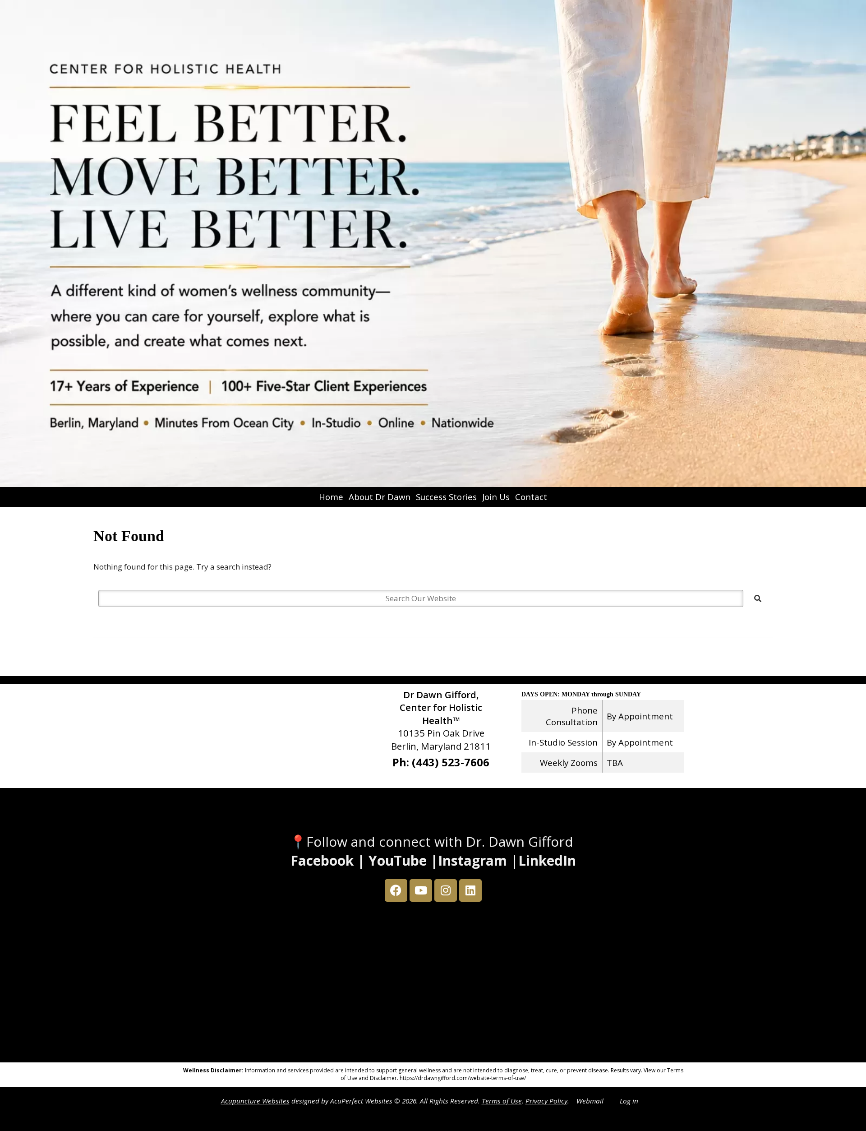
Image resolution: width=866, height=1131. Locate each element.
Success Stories (446, 496)
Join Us (496, 496)
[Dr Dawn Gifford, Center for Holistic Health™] (433, 243)
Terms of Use (502, 1100)
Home (331, 496)
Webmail (589, 1100)
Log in (629, 1100)
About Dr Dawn (379, 496)
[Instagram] (445, 890)
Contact (531, 496)
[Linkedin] (470, 890)
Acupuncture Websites (255, 1100)
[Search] (758, 598)
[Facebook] (396, 890)
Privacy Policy (546, 1100)
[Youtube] (421, 890)
